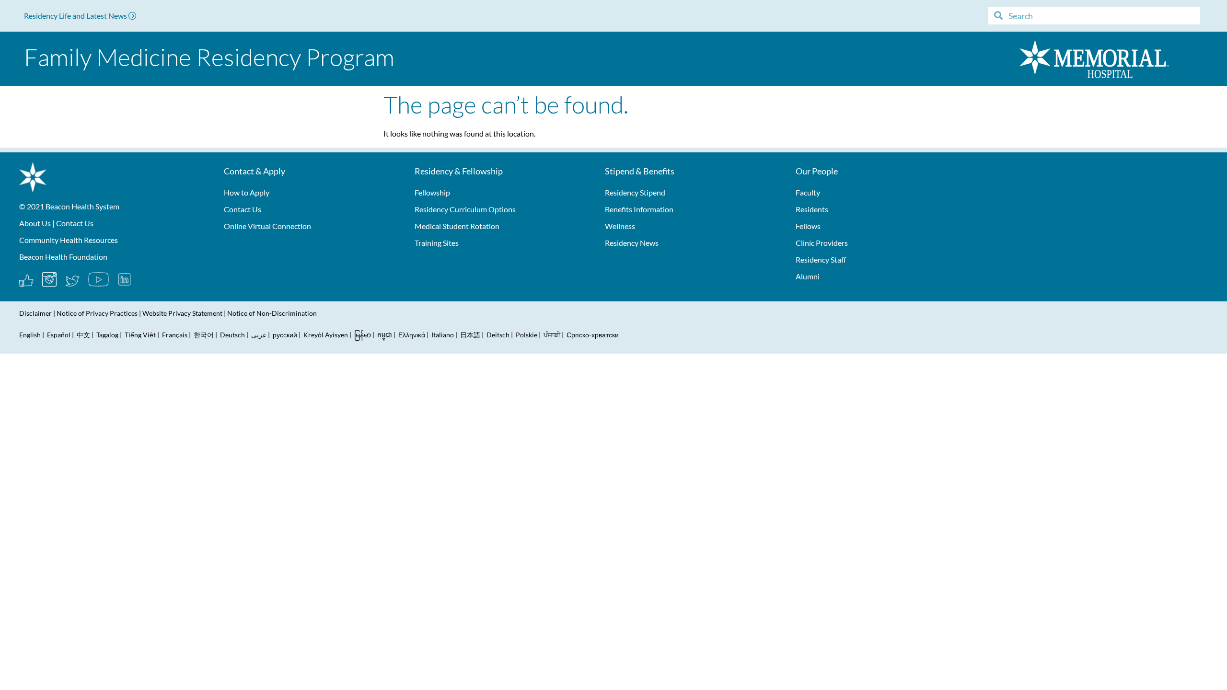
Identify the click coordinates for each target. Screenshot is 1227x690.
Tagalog (107, 335)
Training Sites (437, 242)
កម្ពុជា (384, 335)
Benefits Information (639, 209)
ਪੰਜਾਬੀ (552, 335)
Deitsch (497, 335)
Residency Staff (821, 259)
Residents (812, 209)
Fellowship (432, 192)
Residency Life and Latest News (76, 15)
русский (285, 335)
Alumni (808, 276)
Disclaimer (35, 313)
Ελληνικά (411, 335)
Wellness (620, 225)
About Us (35, 223)
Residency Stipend (635, 192)
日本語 (470, 335)
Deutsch (232, 335)
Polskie (526, 335)
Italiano (442, 335)
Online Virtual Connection (267, 225)
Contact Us (74, 223)
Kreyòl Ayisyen (325, 335)
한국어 (204, 335)
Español (58, 335)
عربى (258, 335)
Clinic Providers (822, 242)
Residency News (632, 242)
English (30, 335)
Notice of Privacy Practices (97, 313)
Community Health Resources (68, 239)
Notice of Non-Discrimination (272, 313)
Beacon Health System (82, 206)
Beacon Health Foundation (63, 256)
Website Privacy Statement (182, 313)
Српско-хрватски (593, 335)
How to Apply (246, 192)
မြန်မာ (362, 335)
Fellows (808, 225)
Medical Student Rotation (457, 225)
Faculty (808, 192)
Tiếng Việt (141, 335)
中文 (83, 335)
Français (174, 335)
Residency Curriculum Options (465, 209)
